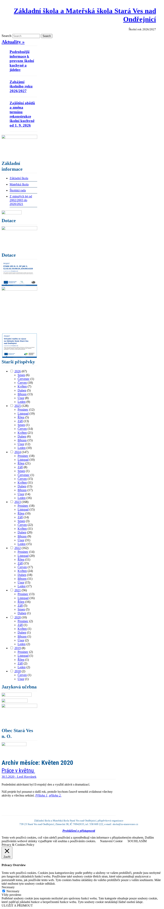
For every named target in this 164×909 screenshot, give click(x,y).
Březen (22, 394)
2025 (17, 405)
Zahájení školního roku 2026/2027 (21, 86)
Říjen (21, 417)
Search (6, 36)
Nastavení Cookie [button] (111, 841)
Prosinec (23, 409)
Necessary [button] (8, 887)
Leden (22, 401)
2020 (17, 617)
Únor (21, 398)
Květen (22, 386)
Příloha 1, (41, 795)
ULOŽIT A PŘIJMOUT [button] (17, 905)
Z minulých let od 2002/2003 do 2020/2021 (21, 200)
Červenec (24, 379)
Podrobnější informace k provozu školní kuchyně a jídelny (22, 61)
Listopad (23, 413)
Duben (22, 390)
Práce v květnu (18, 770)
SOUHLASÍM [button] (137, 841)
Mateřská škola (19, 184)
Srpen (21, 375)
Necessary (12, 891)
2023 (17, 502)
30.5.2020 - (9, 776)
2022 (17, 548)
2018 (17, 671)
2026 (17, 371)
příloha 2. (55, 795)
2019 (17, 648)
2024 (17, 452)
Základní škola (19, 178)
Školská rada (18, 190)
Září (20, 421)
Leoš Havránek (26, 776)
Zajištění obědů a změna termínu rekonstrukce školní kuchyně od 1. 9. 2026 (22, 114)
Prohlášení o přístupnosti (78, 830)
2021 (17, 590)
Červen (22, 382)
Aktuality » (13, 41)
